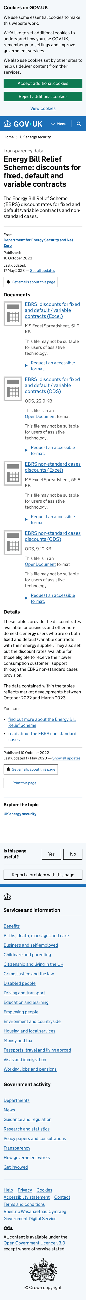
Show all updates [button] (66, 758)
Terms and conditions (24, 1204)
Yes (54, 854)
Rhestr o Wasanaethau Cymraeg (35, 1211)
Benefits (12, 926)
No (76, 854)
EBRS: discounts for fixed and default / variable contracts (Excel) (52, 310)
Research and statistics (27, 1129)
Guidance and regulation (27, 1119)
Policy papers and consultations (35, 1138)
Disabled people (20, 983)
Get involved (16, 1167)
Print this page (24, 783)
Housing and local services (29, 1031)
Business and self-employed (31, 945)
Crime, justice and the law (29, 973)
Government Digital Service (30, 1218)
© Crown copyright (43, 1287)
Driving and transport (24, 993)
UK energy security (35, 137)
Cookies (44, 1190)
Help (8, 1190)
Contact (62, 1197)
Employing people (21, 1012)
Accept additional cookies (43, 83)
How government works (27, 1157)
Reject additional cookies (43, 96)
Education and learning (26, 1002)
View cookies (43, 108)
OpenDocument (40, 416)
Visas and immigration (25, 1059)
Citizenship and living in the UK (33, 964)
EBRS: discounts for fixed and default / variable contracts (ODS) (52, 385)
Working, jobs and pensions (30, 1069)
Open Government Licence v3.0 (34, 1243)
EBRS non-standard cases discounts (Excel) (53, 467)
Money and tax (18, 1040)
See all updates (42, 270)
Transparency (17, 1148)
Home (9, 137)
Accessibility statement (27, 1197)
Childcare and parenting (27, 954)
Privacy (25, 1190)
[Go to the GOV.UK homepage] (23, 123)
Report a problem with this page (43, 874)
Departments (17, 1100)
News (9, 1110)
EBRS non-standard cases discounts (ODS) (53, 536)
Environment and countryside (32, 1021)
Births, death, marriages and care (36, 935)
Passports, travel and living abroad (37, 1050)
